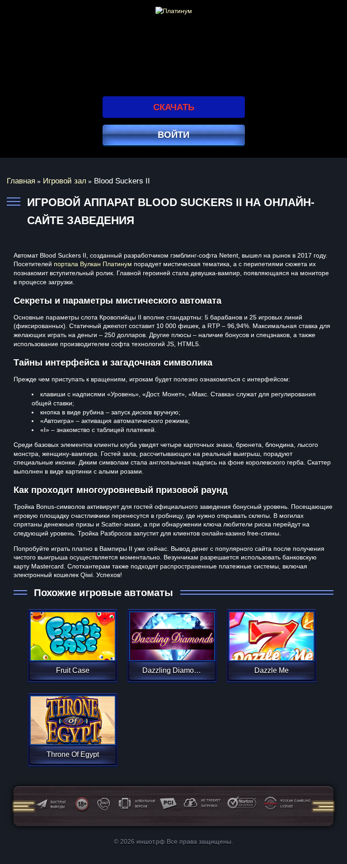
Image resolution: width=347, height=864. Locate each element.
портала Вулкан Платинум (93, 264)
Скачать (173, 107)
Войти (173, 135)
